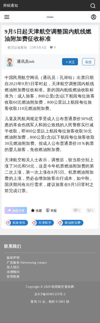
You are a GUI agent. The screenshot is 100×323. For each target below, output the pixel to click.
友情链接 (13, 276)
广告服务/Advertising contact (27, 262)
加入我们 (13, 267)
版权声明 (13, 257)
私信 (88, 62)
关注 (71, 62)
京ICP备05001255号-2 (50, 294)
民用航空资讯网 (62, 287)
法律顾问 (13, 272)
